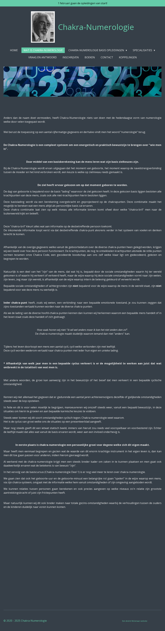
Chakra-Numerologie (96, 27)
